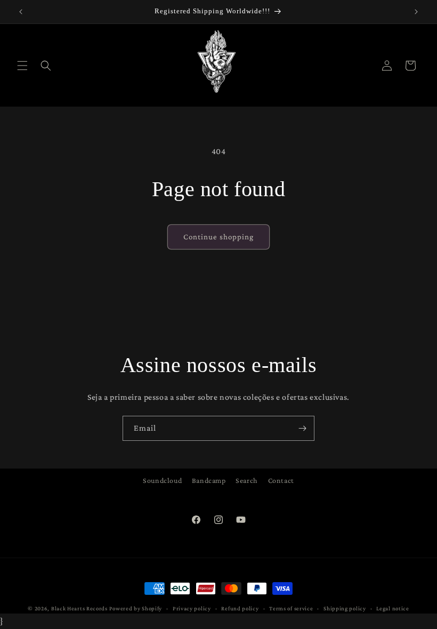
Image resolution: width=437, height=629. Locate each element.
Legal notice (392, 608)
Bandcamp (209, 480)
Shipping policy (344, 608)
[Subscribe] (302, 428)
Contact (281, 480)
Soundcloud (162, 480)
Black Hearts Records (79, 608)
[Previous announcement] (21, 11)
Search (247, 480)
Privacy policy (192, 608)
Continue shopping (218, 236)
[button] (22, 65)
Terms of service (291, 608)
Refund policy (239, 608)
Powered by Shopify (136, 608)
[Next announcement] (416, 11)
